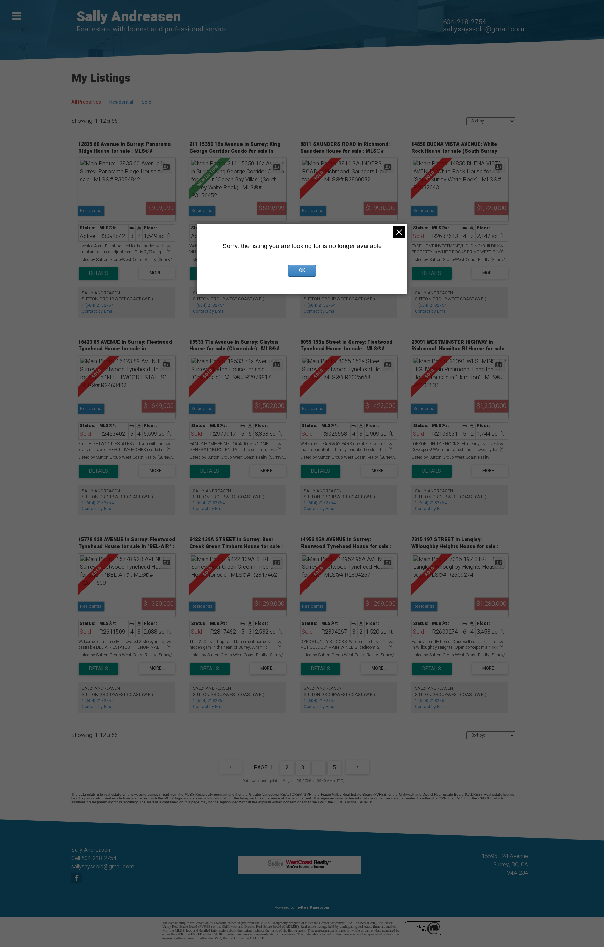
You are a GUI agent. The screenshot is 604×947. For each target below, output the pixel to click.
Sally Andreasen (129, 17)
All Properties (86, 102)
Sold (146, 102)
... (318, 767)
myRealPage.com (312, 907)
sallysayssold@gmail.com (483, 29)
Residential (121, 102)
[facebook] (77, 878)
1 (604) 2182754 (98, 305)
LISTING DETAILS (98, 273)
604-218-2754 (464, 22)
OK (302, 270)
